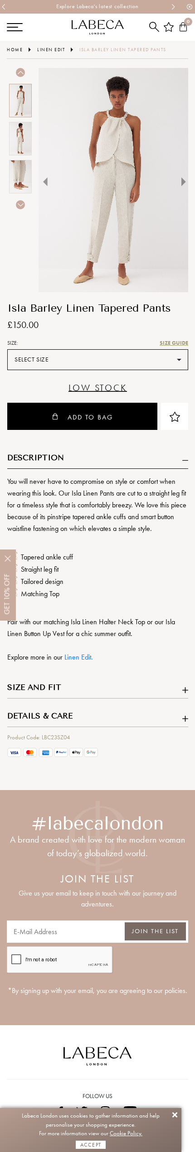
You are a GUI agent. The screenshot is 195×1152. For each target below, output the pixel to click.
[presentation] (4, 7)
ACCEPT (90, 1145)
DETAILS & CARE (40, 715)
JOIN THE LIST (155, 931)
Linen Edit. (78, 657)
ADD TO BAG (90, 417)
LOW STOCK (97, 388)
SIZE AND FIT (34, 687)
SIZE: (12, 343)
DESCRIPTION (35, 457)
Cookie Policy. (126, 1133)
